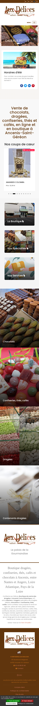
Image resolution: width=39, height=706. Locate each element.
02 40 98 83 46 (20, 665)
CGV (20, 675)
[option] (19, 69)
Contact (20, 668)
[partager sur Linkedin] (29, 85)
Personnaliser (11, 703)
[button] (3, 35)
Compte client (19, 687)
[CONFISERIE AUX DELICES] (19, 11)
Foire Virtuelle (26, 623)
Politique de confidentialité (19, 691)
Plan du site (20, 694)
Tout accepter (13, 701)
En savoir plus (20, 173)
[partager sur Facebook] (22, 85)
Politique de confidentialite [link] (25, 703)
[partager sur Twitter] (26, 85)
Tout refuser (27, 701)
